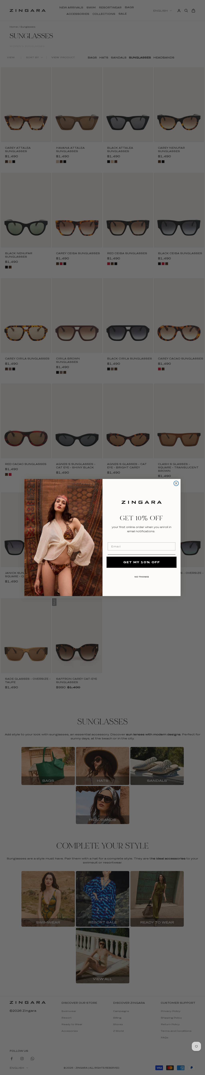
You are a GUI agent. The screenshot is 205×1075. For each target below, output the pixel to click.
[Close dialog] (176, 483)
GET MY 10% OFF (141, 562)
